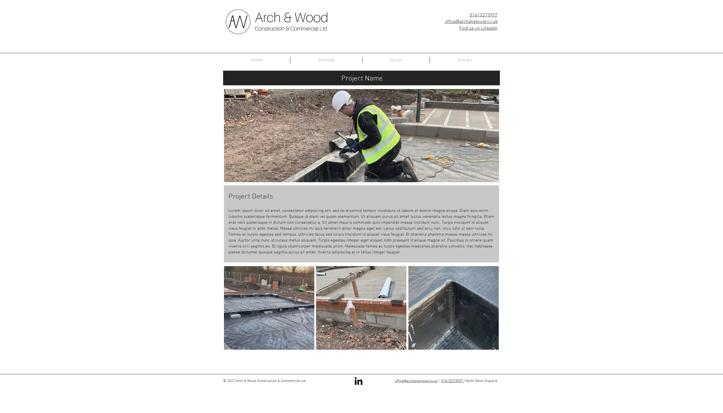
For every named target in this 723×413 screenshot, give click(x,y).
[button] (269, 308)
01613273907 (484, 15)
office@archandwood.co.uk (471, 22)
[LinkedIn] (358, 380)
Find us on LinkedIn (478, 28)
